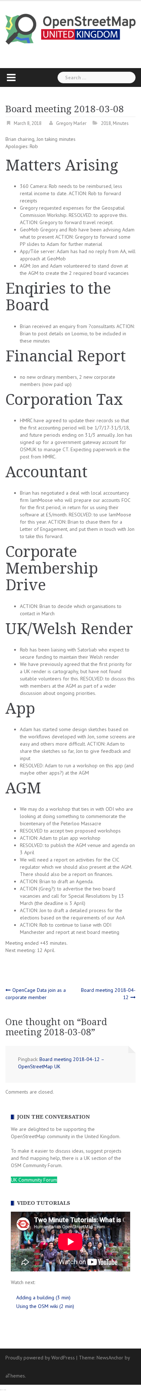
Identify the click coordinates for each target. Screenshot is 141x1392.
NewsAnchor (110, 1357)
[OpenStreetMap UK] (70, 28)
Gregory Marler (71, 123)
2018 (106, 123)
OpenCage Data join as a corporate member (35, 994)
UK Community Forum (34, 1180)
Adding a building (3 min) (43, 1297)
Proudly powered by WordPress (40, 1357)
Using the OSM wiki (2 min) (45, 1306)
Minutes (121, 123)
